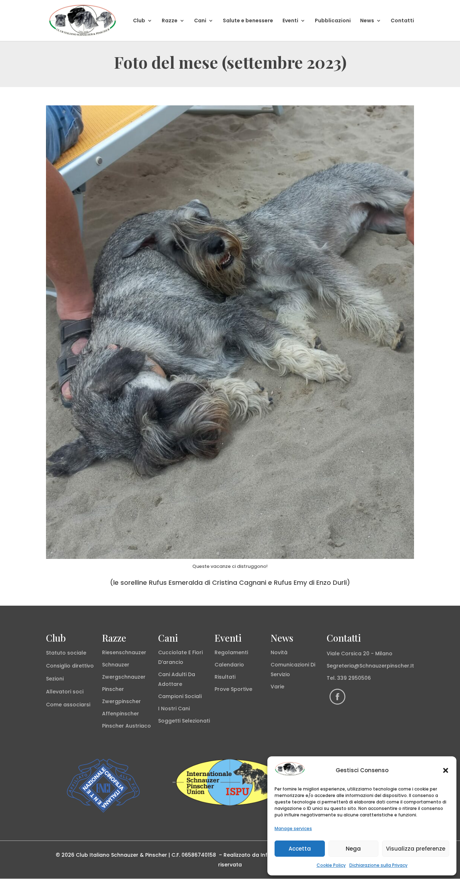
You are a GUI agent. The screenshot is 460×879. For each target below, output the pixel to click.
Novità (279, 652)
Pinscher (113, 689)
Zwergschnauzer (124, 676)
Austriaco (138, 725)
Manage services (293, 828)
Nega (353, 848)
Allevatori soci (64, 691)
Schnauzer (115, 664)
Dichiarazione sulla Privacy (378, 865)
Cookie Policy (331, 865)
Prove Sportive (233, 689)
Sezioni (55, 678)
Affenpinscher (120, 713)
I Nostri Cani (174, 708)
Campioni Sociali (180, 696)
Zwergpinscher (121, 701)
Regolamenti (231, 652)
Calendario (229, 664)
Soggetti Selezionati (184, 720)
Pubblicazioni (333, 21)
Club (139, 21)
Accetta (300, 848)
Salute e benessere (248, 21)
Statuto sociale (66, 652)
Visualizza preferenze (415, 848)
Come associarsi (68, 704)
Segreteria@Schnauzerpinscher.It (370, 665)
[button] (445, 770)
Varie (277, 686)
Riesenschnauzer (124, 652)
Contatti (402, 21)
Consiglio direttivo (70, 665)
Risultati (225, 676)
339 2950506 (354, 678)
